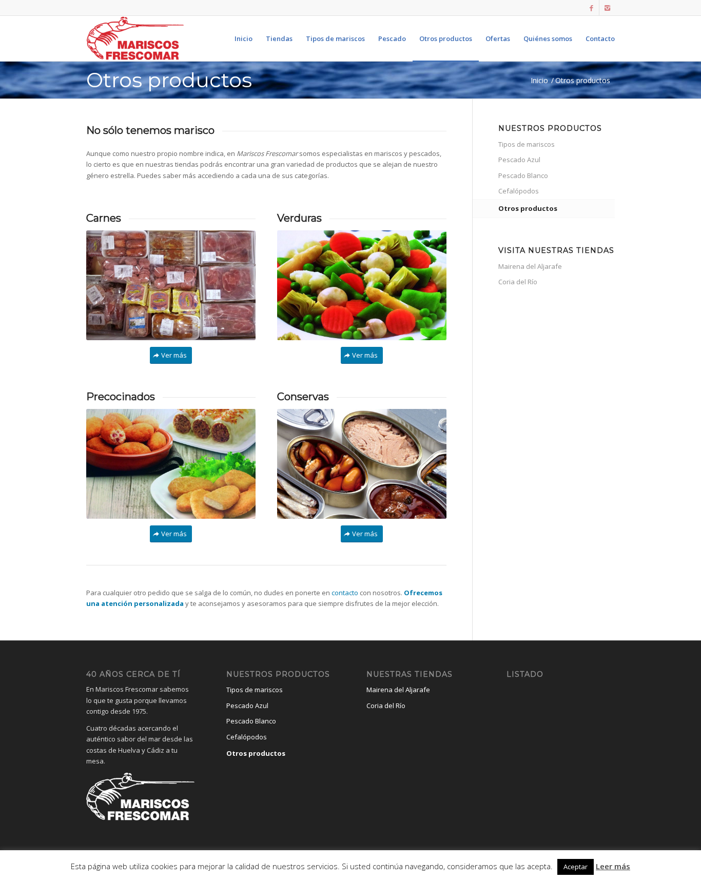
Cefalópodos (518, 190)
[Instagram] (607, 7)
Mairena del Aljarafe (530, 266)
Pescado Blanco (523, 175)
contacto (345, 592)
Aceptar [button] (575, 866)
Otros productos (169, 79)
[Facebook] (591, 7)
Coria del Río (517, 281)
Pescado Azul (519, 159)
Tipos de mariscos (526, 144)
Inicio (539, 80)
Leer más (613, 866)
